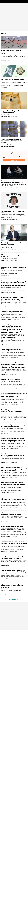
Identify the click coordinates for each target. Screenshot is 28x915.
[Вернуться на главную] (2, 1)
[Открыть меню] (25, 1)
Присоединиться (14, 160)
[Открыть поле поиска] (19, 1)
